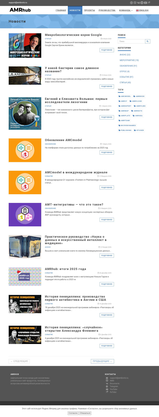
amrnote (137, 111)
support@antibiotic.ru (119, 378)
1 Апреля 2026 (106, 106)
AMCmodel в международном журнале (76, 172)
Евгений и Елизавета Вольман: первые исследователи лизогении (76, 100)
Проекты (89, 10)
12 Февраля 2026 (105, 176)
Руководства (107, 10)
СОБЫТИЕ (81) (126, 77)
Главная (61, 10)
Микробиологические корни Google (73, 35)
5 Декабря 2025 (105, 334)
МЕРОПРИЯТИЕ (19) (129, 60)
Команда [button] (125, 10)
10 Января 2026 (105, 247)
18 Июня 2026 (106, 75)
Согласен (73, 413)
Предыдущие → (102, 361)
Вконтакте (114, 383)
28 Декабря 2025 (105, 273)
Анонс (48, 247)
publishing (125, 130)
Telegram (114, 386)
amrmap (124, 111)
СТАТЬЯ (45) (125, 82)
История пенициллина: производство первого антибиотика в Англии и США (75, 298)
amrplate (125, 116)
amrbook (139, 96)
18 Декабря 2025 (105, 304)
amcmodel (125, 96)
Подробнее (106, 50)
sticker (140, 130)
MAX (112, 380)
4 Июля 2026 (106, 39)
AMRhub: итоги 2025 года (65, 269)
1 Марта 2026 (106, 144)
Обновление (50, 144)
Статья (48, 39)
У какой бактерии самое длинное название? (72, 69)
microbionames (128, 125)
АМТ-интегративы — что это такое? (74, 204)
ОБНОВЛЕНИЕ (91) (128, 66)
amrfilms (140, 106)
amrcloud (137, 101)
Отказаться (85, 413)
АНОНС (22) (125, 55)
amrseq (138, 116)
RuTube (113, 392)
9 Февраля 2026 (105, 208)
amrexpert (125, 106)
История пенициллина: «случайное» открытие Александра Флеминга (74, 329)
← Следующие (19, 361)
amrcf (123, 101)
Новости (75, 10)
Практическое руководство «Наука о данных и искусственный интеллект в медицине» (76, 240)
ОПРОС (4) (124, 71)
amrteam (125, 120)
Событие (49, 176)
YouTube (113, 389)
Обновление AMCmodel (63, 140)
